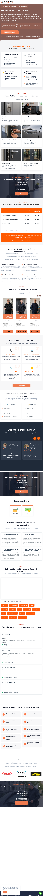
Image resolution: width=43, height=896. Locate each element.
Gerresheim (31, 613)
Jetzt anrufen (21, 193)
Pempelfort (24, 605)
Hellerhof (12, 617)
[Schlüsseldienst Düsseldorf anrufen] (21, 190)
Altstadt (4, 609)
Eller (3, 613)
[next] (40, 295)
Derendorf (36, 609)
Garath (22, 613)
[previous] (37, 295)
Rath (32, 605)
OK (4, 892)
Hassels (4, 617)
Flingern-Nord (12, 613)
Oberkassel (14, 605)
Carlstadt (27, 609)
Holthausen (22, 617)
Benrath (13, 609)
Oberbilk (4, 605)
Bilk (20, 609)
